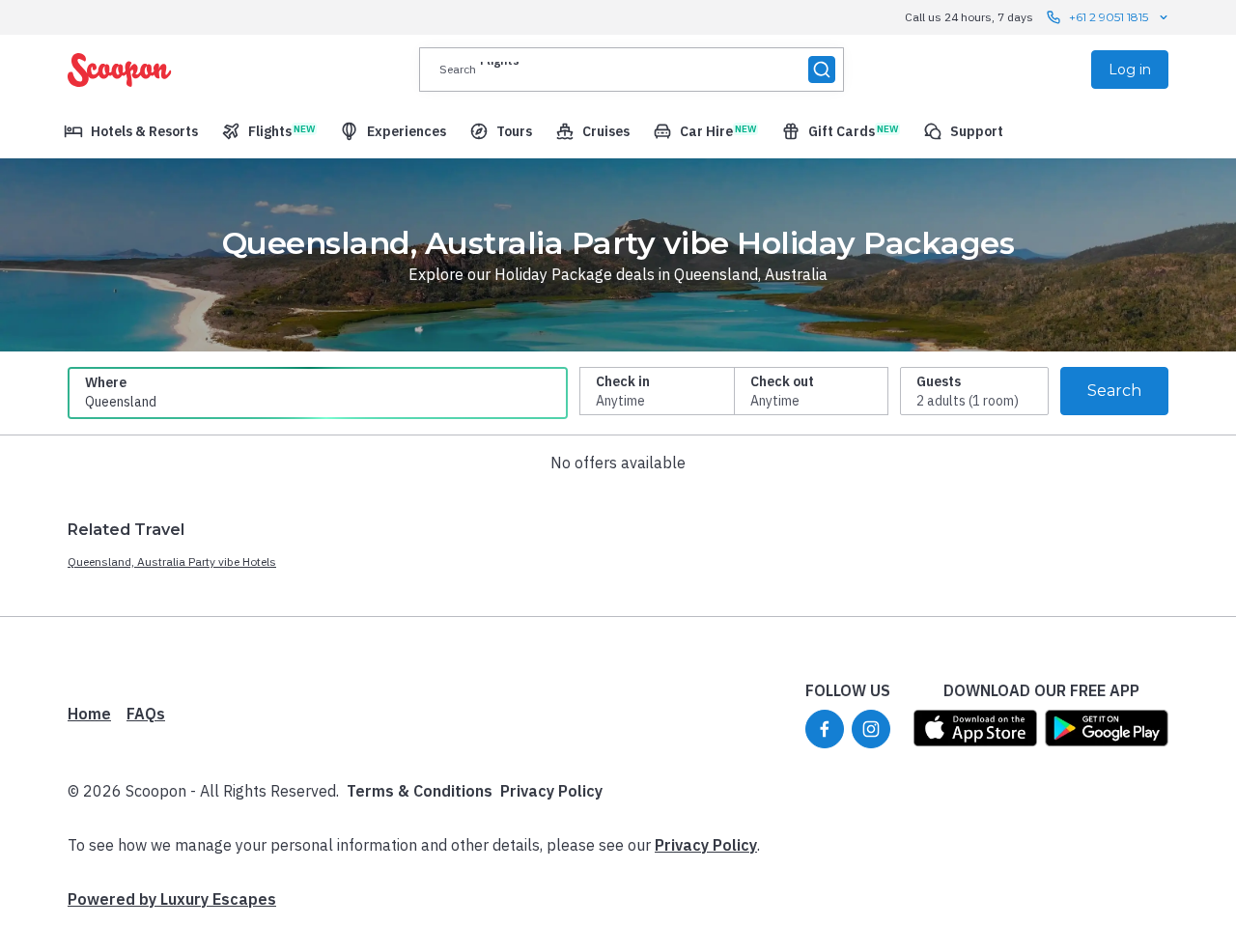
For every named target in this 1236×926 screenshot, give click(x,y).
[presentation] (631, 69)
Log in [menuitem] (1130, 69)
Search (1114, 390)
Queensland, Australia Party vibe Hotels (172, 561)
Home (89, 713)
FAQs (145, 713)
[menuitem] (131, 131)
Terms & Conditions (419, 790)
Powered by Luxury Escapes (172, 899)
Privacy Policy (551, 790)
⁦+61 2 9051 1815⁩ (1108, 17)
